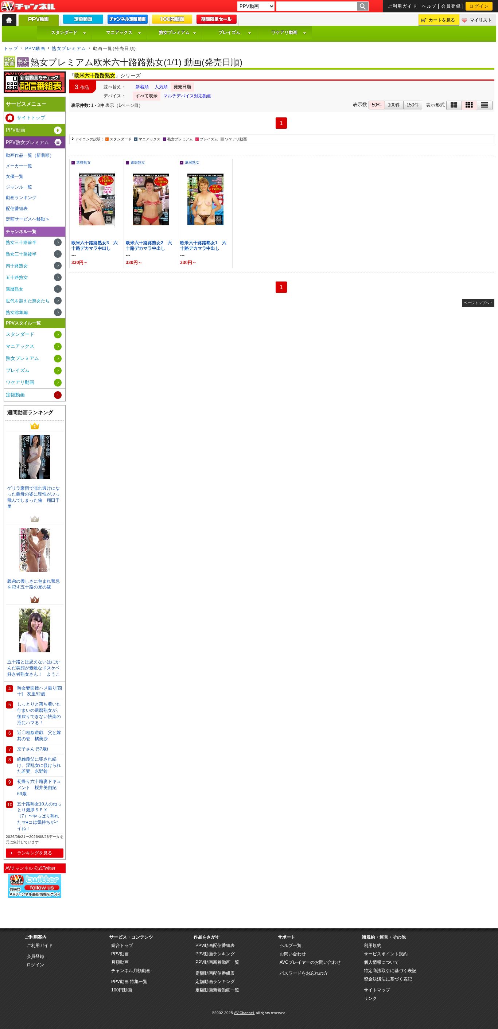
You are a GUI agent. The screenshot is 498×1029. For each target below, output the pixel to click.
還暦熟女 (83, 162)
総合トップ (122, 945)
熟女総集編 (17, 312)
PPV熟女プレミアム (27, 142)
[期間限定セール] (216, 20)
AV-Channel (28, 6)
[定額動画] (83, 20)
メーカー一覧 (19, 165)
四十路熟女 (17, 265)
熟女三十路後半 (21, 254)
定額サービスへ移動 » (27, 219)
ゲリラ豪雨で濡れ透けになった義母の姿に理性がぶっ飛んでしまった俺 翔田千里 (33, 497)
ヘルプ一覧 (290, 945)
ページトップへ (476, 303)
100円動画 (121, 990)
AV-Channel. (244, 1013)
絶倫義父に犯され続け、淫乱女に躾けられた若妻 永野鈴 (39, 765)
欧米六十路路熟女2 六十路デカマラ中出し (149, 245)
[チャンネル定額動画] (127, 20)
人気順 (161, 86)
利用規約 (372, 945)
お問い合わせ (293, 953)
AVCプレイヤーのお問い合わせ (310, 962)
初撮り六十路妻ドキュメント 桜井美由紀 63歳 (39, 787)
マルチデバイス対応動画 (187, 95)
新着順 (142, 86)
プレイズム (229, 32)
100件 (394, 105)
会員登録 (451, 6)
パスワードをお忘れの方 (304, 973)
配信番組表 (17, 208)
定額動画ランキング (215, 981)
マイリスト (481, 20)
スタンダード (64, 32)
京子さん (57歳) (32, 749)
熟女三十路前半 (21, 242)
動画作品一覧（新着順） (30, 155)
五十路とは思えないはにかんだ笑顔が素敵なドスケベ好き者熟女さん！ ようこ (33, 668)
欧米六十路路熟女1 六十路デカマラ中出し (203, 245)
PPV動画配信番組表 (215, 945)
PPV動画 (35, 48)
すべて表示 (146, 95)
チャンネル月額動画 (131, 970)
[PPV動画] (38, 22)
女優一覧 (14, 176)
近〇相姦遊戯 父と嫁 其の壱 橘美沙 (40, 735)
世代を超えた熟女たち (28, 300)
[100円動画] (172, 20)
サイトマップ (377, 990)
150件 (412, 105)
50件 (377, 105)
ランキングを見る (34, 852)
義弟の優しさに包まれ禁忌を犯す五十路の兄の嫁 (33, 584)
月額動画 (120, 962)
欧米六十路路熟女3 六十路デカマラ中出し (94, 245)
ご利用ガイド (402, 6)
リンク (370, 998)
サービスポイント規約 (386, 953)
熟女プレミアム (174, 32)
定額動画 (15, 394)
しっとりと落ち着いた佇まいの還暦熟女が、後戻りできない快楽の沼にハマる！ (39, 713)
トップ (11, 48)
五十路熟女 (17, 277)
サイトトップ (31, 117)
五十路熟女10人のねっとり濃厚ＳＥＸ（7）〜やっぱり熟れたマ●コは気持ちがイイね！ (39, 816)
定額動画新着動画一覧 (217, 990)
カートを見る (442, 20)
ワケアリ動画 (284, 32)
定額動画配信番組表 (215, 973)
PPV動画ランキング (215, 953)
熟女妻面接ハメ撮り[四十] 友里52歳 (39, 691)
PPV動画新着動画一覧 (217, 962)
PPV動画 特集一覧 (129, 981)
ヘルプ (429, 6)
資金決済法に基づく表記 (388, 979)
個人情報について (381, 962)
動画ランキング (21, 197)
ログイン (479, 6)
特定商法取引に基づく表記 (390, 970)
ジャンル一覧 (19, 187)
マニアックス (119, 32)
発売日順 (182, 86)
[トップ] (9, 20)
